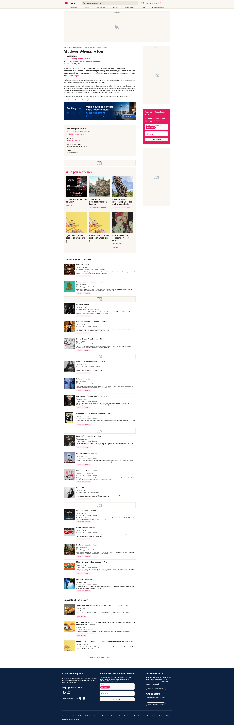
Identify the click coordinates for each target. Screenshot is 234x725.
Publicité (168, 716)
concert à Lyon (73, 76)
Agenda (115, 7)
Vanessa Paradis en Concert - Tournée (91, 322)
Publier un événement (152, 3)
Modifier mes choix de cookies (111, 716)
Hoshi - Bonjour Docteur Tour (87, 527)
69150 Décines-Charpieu (77, 134)
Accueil (66, 47)
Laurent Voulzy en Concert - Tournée (90, 282)
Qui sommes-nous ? (68, 716)
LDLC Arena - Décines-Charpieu (79, 131)
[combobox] (156, 127)
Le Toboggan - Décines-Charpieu (88, 287)
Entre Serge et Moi (83, 264)
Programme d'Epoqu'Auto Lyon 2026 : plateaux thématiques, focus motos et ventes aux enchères (106, 623)
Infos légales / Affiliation (84, 716)
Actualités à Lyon (81, 616)
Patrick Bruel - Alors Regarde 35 (89, 339)
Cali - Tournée (81, 487)
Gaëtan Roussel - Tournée (86, 453)
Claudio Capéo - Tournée (86, 510)
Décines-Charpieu (78, 47)
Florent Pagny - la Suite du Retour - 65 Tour (93, 413)
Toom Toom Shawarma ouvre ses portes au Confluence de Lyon (102, 605)
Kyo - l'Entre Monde (84, 579)
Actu (143, 7)
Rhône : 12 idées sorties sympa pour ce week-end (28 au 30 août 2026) (104, 641)
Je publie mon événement (156, 688)
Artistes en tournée (158, 7)
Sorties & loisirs (129, 7)
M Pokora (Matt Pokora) (75, 140)
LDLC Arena (71, 59)
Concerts (92, 47)
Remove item (154, 127)
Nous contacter (151, 716)
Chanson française (102, 47)
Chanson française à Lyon (83, 276)
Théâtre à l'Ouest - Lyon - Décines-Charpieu (91, 269)
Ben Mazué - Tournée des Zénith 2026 (91, 396)
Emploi (161, 716)
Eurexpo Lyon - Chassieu (85, 629)
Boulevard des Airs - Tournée (87, 545)
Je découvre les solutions (156, 704)
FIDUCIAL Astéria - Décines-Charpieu (89, 366)
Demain (87, 7)
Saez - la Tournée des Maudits (88, 436)
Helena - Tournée (83, 379)
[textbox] (156, 127)
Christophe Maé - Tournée (86, 470)
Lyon (72, 3)
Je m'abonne (156, 140)
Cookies (96, 716)
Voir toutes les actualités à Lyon (99, 657)
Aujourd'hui (73, 7)
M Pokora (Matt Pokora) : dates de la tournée (83, 61)
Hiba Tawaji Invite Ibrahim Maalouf (90, 361)
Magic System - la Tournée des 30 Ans (91, 562)
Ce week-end (101, 7)
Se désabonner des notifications (134, 716)
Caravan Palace (82, 304)
